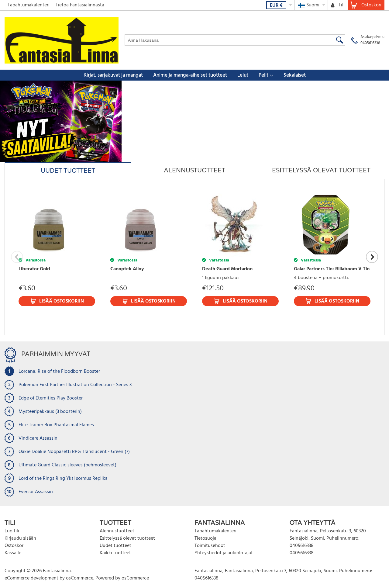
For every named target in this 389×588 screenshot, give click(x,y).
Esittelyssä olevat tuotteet (127, 538)
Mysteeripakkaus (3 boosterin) (50, 412)
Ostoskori (15, 546)
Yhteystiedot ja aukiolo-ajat (223, 553)
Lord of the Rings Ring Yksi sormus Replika (63, 479)
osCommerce (79, 578)
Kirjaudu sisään (20, 538)
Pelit (263, 75)
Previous (17, 257)
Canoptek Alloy (127, 269)
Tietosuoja (205, 538)
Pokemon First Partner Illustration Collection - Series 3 (75, 385)
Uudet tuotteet (115, 546)
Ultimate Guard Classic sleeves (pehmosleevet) (67, 465)
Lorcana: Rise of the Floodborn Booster (59, 371)
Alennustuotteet (117, 531)
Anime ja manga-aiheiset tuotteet (190, 75)
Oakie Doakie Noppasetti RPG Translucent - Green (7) (74, 452)
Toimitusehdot (209, 546)
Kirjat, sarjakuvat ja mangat (113, 75)
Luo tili (12, 531)
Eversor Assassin (36, 492)
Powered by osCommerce (122, 578)
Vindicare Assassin (38, 438)
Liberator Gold (34, 269)
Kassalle (13, 553)
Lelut (242, 75)
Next (372, 257)
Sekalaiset (295, 75)
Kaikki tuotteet (115, 553)
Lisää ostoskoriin (61, 301)
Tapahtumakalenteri (29, 5)
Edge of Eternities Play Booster (51, 398)
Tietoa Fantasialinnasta (80, 5)
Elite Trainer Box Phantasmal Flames (56, 425)
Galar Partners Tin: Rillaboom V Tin (332, 269)
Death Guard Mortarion (227, 269)
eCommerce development (31, 578)
